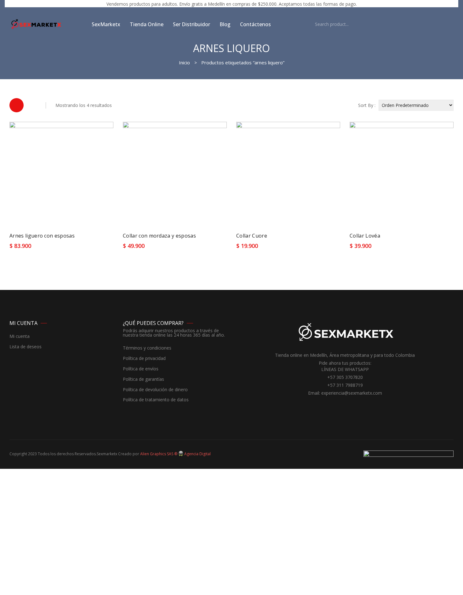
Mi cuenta (19, 336)
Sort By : (366, 105)
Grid (16, 105)
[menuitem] (106, 24)
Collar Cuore (251, 235)
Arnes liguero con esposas (42, 235)
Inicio (184, 62)
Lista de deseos (25, 347)
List (33, 105)
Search (305, 24)
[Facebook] (340, 404)
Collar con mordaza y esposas (159, 235)
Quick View (103, 248)
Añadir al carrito (31, 248)
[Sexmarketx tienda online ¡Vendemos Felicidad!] (36, 24)
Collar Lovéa (365, 235)
